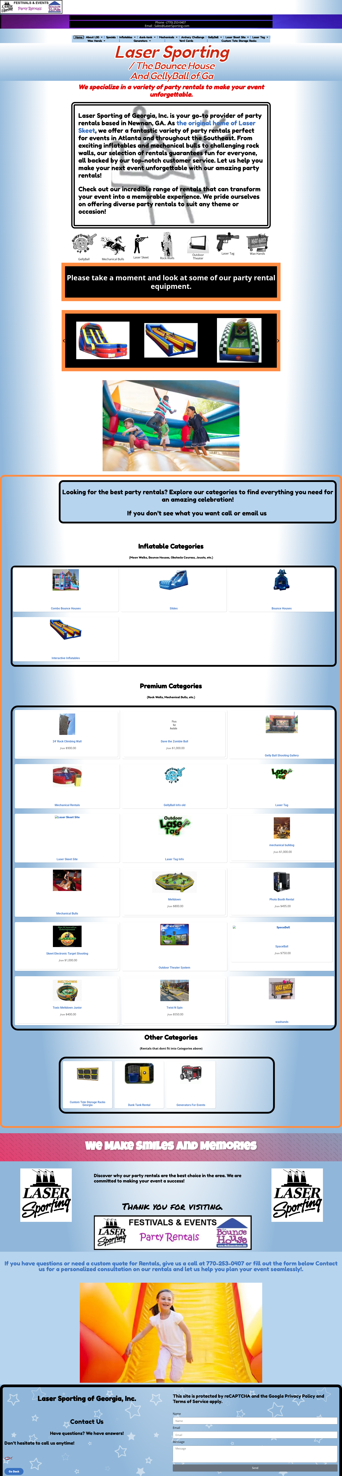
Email (176, 1428)
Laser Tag (258, 37)
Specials (111, 37)
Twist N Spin (175, 1008)
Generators (140, 41)
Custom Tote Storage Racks (238, 41)
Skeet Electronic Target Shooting (67, 953)
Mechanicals (166, 37)
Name (177, 1414)
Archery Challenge (192, 37)
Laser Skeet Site (235, 37)
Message (179, 1442)
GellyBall (213, 37)
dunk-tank (145, 37)
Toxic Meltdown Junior (67, 1008)
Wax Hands (94, 41)
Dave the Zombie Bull (174, 741)
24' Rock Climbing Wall (67, 741)
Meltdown (174, 899)
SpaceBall (281, 946)
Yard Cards (186, 41)
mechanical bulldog (281, 845)
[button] (64, 341)
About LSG (92, 37)
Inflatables (125, 37)
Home (78, 37)
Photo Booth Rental (282, 899)
